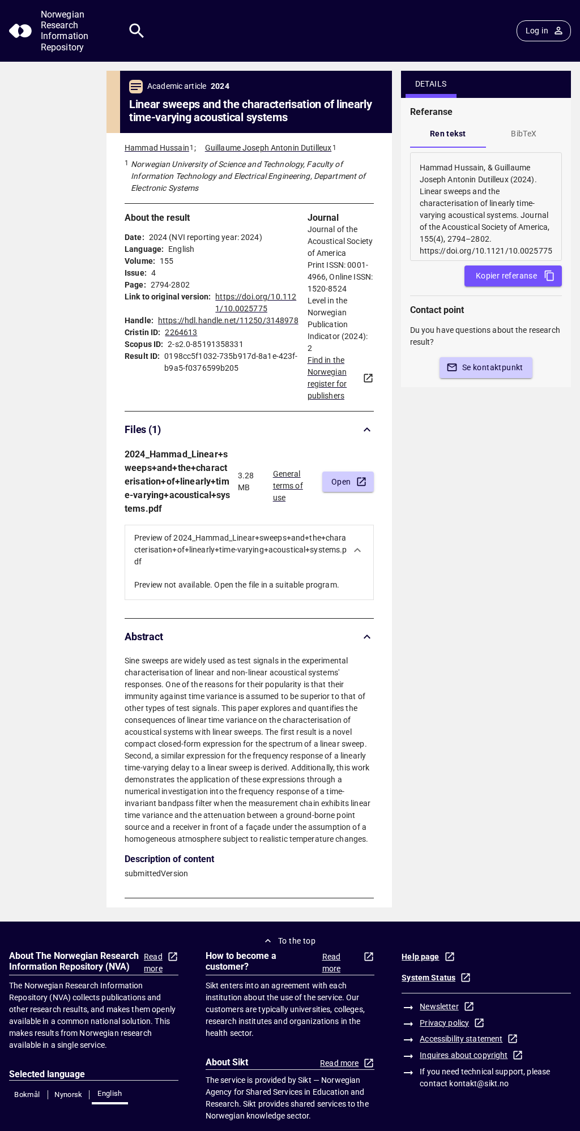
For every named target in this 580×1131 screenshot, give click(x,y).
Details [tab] (431, 83)
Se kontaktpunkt (492, 367)
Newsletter (439, 1006)
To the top (296, 940)
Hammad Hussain (157, 147)
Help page (420, 956)
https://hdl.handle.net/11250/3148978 (228, 320)
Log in (537, 30)
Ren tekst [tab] (448, 133)
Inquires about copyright (464, 1055)
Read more (153, 962)
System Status (428, 977)
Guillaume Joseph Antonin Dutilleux (268, 147)
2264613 (181, 332)
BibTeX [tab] (523, 133)
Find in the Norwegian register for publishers (327, 377)
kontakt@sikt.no (479, 1083)
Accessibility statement (461, 1038)
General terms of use (288, 482)
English (109, 1093)
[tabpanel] (486, 206)
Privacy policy (444, 1022)
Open (341, 481)
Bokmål (27, 1094)
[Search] (136, 31)
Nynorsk (68, 1094)
